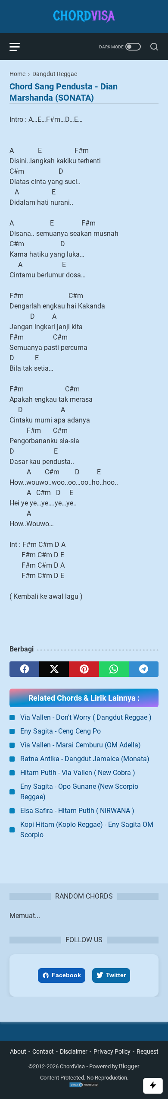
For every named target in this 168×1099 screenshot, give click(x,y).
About (18, 1051)
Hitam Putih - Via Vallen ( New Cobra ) (77, 773)
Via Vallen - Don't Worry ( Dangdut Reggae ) (86, 717)
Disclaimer (73, 1051)
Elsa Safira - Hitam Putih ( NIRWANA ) (77, 811)
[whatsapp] (114, 669)
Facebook (66, 975)
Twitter (116, 975)
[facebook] (24, 669)
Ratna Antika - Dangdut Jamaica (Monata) (84, 759)
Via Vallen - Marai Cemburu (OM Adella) (80, 745)
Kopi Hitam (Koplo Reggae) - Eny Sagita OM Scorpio (86, 829)
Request (148, 1051)
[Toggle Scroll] (153, 1086)
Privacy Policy (112, 1051)
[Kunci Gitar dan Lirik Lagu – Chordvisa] (84, 17)
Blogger (129, 1066)
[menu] (19, 46)
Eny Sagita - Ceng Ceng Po (60, 731)
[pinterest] (84, 669)
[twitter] (54, 669)
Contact (43, 1051)
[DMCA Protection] (84, 1086)
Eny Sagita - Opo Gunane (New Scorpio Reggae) (79, 791)
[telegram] (144, 669)
